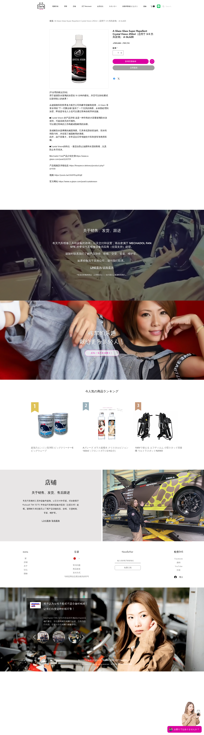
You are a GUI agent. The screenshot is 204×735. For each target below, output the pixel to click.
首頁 (51, 21)
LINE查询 (96, 267)
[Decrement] (114, 53)
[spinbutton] (118, 53)
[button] (153, 6)
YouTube (178, 566)
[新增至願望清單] (152, 61)
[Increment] (121, 53)
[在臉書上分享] (114, 78)
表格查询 (108, 267)
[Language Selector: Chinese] (77, 558)
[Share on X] (118, 78)
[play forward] (83, 637)
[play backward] (34, 637)
